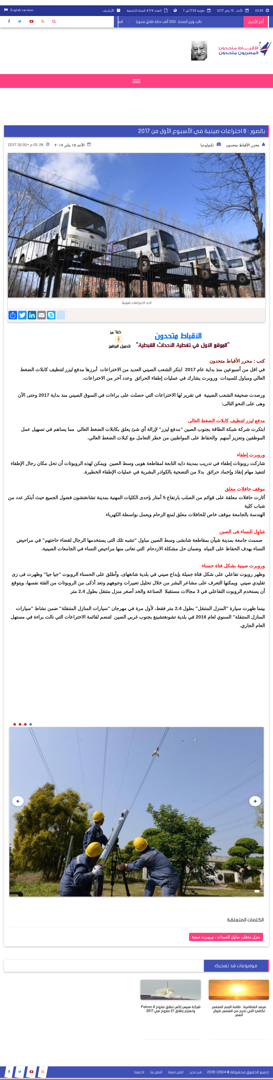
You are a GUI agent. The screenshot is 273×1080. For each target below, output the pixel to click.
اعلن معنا (175, 1072)
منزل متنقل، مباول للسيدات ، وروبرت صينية (226, 937)
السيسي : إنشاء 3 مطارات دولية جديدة (116, 22)
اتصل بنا (156, 1072)
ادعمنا (139, 1072)
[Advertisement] (193, 113)
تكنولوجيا (207, 145)
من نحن (196, 1072)
